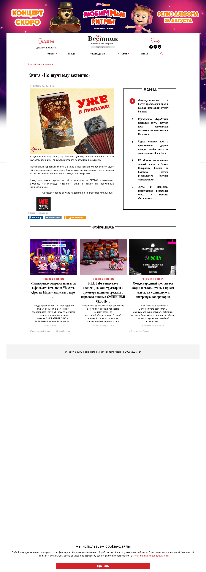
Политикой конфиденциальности (151, 555)
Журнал (144, 54)
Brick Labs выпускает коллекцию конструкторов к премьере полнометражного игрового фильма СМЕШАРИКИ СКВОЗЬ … (103, 292)
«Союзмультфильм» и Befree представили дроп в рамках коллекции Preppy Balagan (153, 106)
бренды (71, 54)
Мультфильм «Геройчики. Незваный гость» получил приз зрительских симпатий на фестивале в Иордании (153, 127)
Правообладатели (97, 54)
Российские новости (40, 64)
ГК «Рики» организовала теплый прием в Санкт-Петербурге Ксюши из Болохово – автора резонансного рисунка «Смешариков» (153, 170)
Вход (155, 40)
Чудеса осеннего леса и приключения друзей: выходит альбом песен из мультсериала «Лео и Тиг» (153, 147)
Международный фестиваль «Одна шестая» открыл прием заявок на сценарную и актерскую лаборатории (153, 290)
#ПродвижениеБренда (38, 213)
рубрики (51, 54)
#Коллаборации (63, 331)
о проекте (122, 54)
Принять (103, 565)
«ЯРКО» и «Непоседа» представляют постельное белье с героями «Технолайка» (153, 192)
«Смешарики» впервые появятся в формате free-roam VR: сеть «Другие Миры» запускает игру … (53, 290)
